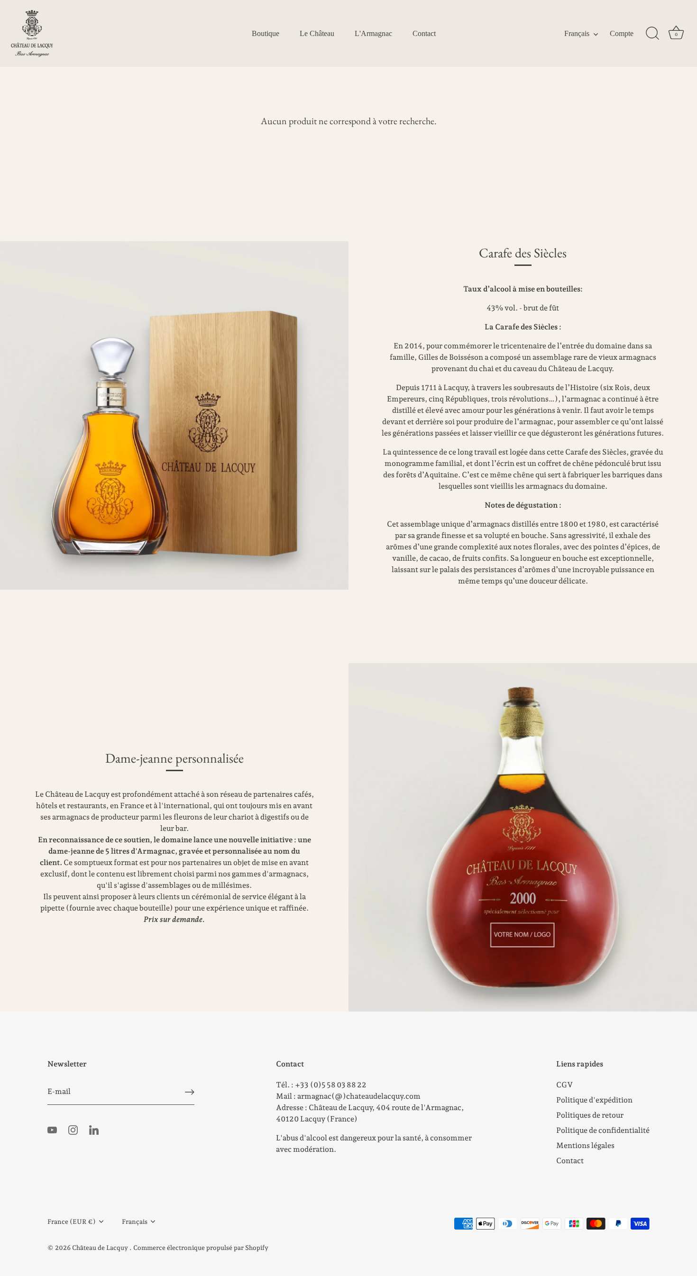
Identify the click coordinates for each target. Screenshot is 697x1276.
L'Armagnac (373, 33)
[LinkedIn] (94, 1129)
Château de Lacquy (100, 1247)
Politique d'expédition (594, 1099)
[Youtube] (52, 1129)
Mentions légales (585, 1145)
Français (576, 33)
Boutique (265, 33)
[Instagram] (73, 1129)
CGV (564, 1084)
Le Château (317, 33)
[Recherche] (652, 33)
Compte (621, 33)
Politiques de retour (590, 1115)
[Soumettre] (189, 1092)
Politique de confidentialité (603, 1130)
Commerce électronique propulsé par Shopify (200, 1247)
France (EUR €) (71, 1221)
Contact (424, 33)
